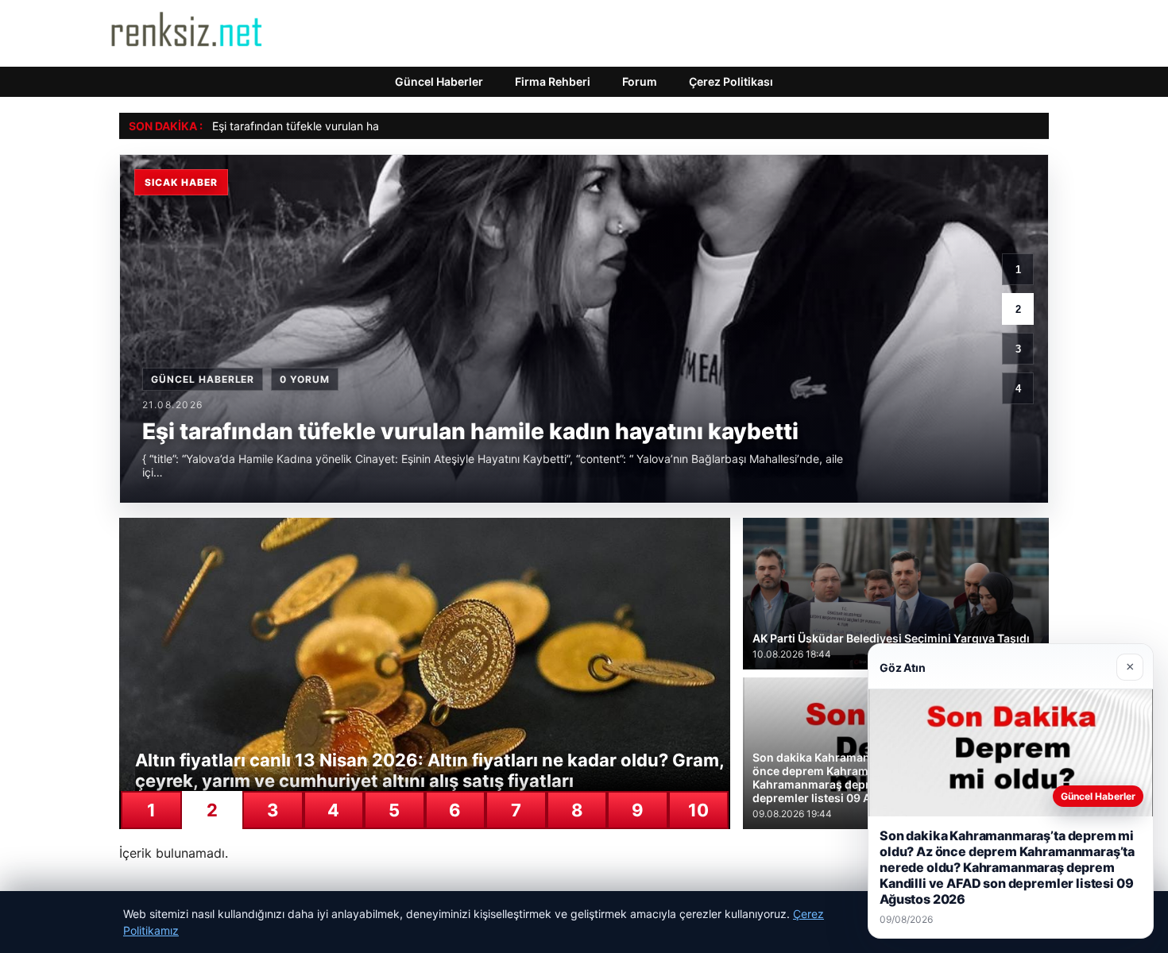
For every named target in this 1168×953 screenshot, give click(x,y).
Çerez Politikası (731, 81)
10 (698, 810)
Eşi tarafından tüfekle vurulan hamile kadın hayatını (343, 126)
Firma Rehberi (552, 81)
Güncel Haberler (439, 81)
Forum (639, 81)
